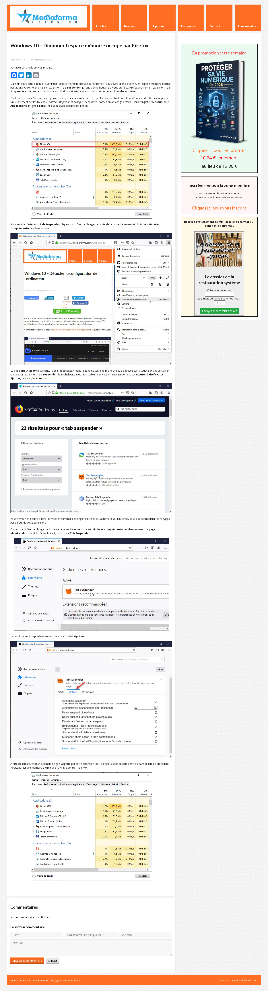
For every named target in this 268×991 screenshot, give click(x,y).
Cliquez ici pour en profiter (219, 150)
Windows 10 (49, 59)
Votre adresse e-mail (219, 290)
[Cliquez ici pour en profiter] (219, 143)
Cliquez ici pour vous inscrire (219, 207)
